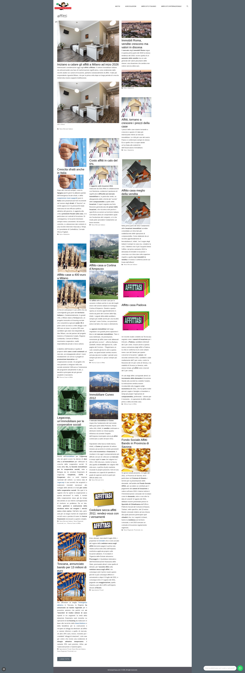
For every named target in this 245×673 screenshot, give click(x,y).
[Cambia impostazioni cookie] (4, 669)
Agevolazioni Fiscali (97, 590)
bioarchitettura (80, 623)
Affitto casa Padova (134, 305)
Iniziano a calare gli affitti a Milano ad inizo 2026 (88, 64)
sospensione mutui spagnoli (67, 198)
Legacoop (60, 482)
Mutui (117, 6)
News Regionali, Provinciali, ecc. (133, 530)
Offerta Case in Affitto (130, 404)
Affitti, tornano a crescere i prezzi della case (136, 123)
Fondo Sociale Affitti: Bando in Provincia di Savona (135, 443)
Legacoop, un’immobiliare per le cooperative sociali (70, 421)
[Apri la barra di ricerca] (187, 6)
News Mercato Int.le (98, 480)
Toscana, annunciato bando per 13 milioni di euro (72, 567)
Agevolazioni (130, 6)
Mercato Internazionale (171, 6)
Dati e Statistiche (129, 88)
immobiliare (70, 456)
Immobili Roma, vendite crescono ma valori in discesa (135, 44)
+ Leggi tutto (64, 659)
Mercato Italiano (148, 6)
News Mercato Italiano (66, 129)
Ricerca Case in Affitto (98, 362)
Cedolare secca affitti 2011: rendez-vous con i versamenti (104, 513)
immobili (102, 541)
